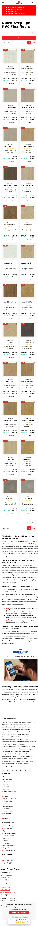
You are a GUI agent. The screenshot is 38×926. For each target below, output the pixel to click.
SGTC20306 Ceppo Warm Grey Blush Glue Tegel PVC (10, 107)
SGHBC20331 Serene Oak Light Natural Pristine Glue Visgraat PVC (27, 225)
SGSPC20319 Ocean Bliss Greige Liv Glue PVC (27, 68)
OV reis (7, 880)
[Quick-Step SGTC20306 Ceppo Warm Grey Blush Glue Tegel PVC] (10, 95)
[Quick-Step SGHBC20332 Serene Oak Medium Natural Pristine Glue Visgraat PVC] (28, 447)
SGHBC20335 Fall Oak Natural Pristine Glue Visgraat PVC (28, 303)
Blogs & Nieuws (7, 848)
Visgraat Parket (7, 813)
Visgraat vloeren (7, 779)
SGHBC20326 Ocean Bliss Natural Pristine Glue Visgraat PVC (10, 342)
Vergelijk (11, 83)
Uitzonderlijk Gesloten (9, 850)
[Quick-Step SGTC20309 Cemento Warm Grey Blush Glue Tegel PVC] (28, 486)
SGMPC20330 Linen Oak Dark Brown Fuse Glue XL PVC (10, 186)
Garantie (5, 841)
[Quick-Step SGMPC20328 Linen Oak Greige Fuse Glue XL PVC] (28, 173)
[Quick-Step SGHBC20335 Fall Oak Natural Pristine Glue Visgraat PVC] (28, 291)
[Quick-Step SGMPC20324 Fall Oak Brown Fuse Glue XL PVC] (10, 291)
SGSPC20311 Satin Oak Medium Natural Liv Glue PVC (28, 146)
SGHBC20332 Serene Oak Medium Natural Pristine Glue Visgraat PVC (27, 460)
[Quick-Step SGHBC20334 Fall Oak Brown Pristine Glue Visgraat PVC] (10, 212)
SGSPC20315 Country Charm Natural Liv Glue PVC (10, 381)
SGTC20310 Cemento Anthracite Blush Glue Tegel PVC (10, 499)
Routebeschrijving (5, 877)
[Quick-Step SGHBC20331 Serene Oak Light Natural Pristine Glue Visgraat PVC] (28, 212)
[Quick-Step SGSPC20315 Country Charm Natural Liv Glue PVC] (10, 369)
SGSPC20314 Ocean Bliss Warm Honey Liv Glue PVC (27, 381)
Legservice (6, 804)
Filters (19, 37)
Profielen (5, 796)
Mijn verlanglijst (7, 863)
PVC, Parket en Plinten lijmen (11, 799)
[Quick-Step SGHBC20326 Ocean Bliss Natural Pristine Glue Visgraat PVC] (10, 330)
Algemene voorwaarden (9, 831)
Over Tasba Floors (8, 828)
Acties (5, 777)
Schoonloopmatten (8, 801)
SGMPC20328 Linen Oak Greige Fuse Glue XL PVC (27, 186)
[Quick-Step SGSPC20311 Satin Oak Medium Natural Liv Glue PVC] (28, 134)
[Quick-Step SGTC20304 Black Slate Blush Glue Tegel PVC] (28, 330)
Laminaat (5, 784)
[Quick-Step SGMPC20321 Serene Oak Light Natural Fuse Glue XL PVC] (10, 447)
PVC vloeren (6, 782)
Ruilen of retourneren (9, 845)
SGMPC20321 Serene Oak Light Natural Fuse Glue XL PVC (10, 460)
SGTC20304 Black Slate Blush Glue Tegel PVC (28, 342)
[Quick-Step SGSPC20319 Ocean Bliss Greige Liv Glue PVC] (28, 56)
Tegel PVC (6, 818)
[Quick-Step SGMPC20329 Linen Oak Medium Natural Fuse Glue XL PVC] (10, 408)
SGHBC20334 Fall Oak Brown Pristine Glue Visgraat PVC (10, 225)
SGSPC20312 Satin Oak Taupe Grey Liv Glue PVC (10, 146)
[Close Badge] (30, 918)
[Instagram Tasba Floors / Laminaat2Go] (12, 771)
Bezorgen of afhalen (9, 836)
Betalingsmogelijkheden (9, 833)
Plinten (5, 794)
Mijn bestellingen (8, 860)
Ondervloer (6, 789)
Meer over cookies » (21, 917)
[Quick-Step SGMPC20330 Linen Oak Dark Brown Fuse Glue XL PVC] (10, 173)
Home (3, 18)
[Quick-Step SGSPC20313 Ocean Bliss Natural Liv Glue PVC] (28, 252)
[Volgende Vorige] (35, 33)
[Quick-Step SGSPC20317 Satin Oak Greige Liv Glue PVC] (28, 95)
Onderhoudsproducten (9, 791)
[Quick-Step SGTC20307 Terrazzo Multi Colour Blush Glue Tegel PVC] (10, 56)
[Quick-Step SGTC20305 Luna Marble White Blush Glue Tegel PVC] (10, 252)
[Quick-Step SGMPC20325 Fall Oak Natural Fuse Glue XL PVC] (28, 408)
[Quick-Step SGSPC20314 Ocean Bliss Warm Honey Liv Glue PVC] (28, 369)
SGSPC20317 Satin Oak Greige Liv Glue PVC (28, 107)
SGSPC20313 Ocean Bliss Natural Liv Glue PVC (27, 264)
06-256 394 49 (6, 890)
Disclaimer (6, 838)
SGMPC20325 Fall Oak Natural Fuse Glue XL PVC (28, 420)
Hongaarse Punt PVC (9, 811)
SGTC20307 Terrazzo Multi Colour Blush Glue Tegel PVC (10, 68)
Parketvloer (6, 787)
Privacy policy (7, 843)
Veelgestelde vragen (8, 826)
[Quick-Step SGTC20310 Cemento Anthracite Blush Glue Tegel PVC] (10, 486)
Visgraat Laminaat (8, 806)
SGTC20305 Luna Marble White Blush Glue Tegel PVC (10, 264)
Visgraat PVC (6, 809)
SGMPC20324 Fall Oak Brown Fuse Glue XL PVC (10, 303)
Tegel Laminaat (7, 816)
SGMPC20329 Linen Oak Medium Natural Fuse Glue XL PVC (10, 420)
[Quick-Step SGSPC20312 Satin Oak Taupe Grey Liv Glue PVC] (10, 134)
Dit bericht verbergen (19, 913)
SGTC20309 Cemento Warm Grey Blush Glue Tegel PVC (27, 499)
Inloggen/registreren (8, 858)
